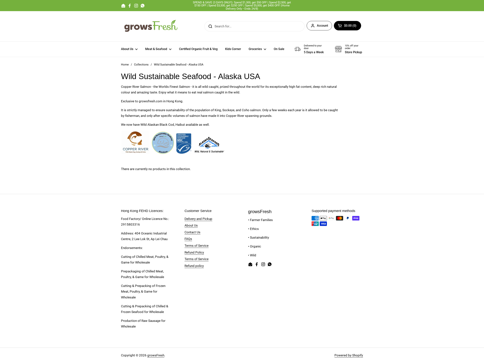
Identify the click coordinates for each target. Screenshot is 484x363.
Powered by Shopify (348, 355)
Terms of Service (197, 245)
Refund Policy (194, 252)
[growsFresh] (151, 26)
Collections (141, 64)
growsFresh (155, 355)
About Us (191, 225)
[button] (347, 25)
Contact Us (192, 232)
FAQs (188, 239)
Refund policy (194, 266)
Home (125, 64)
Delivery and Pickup (198, 219)
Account (322, 25)
